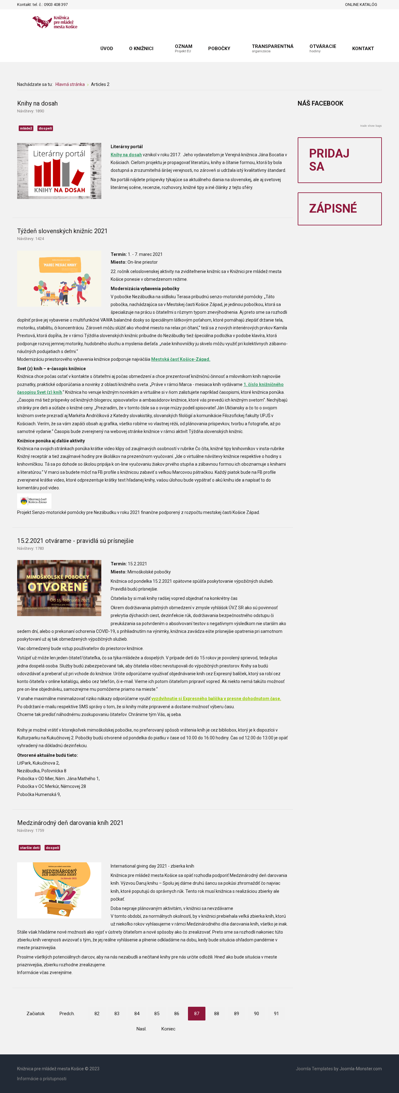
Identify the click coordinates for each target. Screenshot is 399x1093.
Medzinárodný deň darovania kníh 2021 (70, 823)
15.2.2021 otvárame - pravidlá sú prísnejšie (75, 540)
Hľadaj (74, 5)
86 (176, 1013)
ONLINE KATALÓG (361, 4)
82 (96, 1013)
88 (216, 1013)
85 (156, 1013)
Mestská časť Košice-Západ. (180, 359)
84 (136, 1013)
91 (276, 1013)
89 (236, 1013)
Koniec (168, 1029)
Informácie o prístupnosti (41, 1078)
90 (256, 1013)
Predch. (67, 1013)
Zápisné (333, 208)
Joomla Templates (314, 1068)
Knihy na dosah (37, 103)
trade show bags (371, 125)
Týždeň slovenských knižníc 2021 (62, 231)
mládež (26, 128)
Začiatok (35, 1013)
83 (116, 1013)
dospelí (45, 128)
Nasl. (142, 1029)
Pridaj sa (329, 160)
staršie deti (29, 848)
